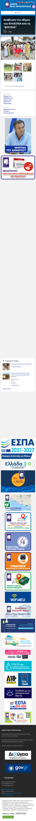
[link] (33, 6)
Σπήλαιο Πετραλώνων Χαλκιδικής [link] (21, 364)
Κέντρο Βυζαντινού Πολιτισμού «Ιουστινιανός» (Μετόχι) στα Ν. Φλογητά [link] (20, 374)
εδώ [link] (26, 810)
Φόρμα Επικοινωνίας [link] (8, 795)
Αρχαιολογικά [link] (16, 366)
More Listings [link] (7, 389)
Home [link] (5, 32)
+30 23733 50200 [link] (9, 789)
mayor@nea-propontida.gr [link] (13, 793)
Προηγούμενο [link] (7, 94)
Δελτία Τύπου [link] (20, 86)
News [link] (10, 32)
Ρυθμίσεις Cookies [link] (8, 813)
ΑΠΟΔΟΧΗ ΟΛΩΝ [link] (8, 817)
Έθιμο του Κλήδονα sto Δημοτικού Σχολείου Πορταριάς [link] (8, 99)
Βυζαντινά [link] (15, 385)
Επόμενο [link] (5, 107)
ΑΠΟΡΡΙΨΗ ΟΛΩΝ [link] (21, 813)
